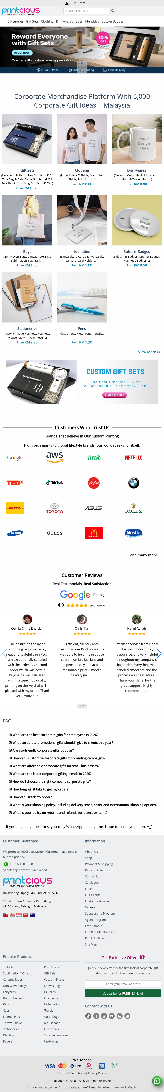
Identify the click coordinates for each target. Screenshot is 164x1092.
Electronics (51, 1029)
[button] (79, 63)
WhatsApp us (77, 826)
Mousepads (52, 1023)
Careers (90, 907)
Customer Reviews (97, 901)
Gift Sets (49, 973)
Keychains (51, 998)
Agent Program (95, 920)
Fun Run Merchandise (100, 932)
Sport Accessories (56, 1035)
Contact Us (92, 876)
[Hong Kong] (25, 916)
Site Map (91, 944)
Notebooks (51, 1004)
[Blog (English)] (127, 1016)
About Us (91, 852)
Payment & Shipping (99, 864)
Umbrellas (51, 1041)
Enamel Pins (11, 1017)
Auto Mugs (51, 1017)
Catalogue (92, 882)
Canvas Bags (52, 986)
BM (74, 3)
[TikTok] (88, 1016)
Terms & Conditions (71, 1073)
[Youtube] (112, 1016)
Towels (48, 1010)
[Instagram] (104, 1016)
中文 (83, 3)
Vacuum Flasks (54, 979)
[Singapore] (19, 916)
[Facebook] (96, 1016)
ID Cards (50, 992)
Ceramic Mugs (13, 979)
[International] (6, 916)
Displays (9, 1035)
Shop (88, 858)
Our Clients (92, 895)
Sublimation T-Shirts (17, 973)
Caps (6, 1010)
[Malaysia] (12, 916)
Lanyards (9, 992)
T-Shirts (8, 967)
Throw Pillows (12, 1023)
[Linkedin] (120, 1016)
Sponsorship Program (100, 913)
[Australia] (32, 916)
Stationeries (11, 1029)
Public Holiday (95, 938)
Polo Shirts (51, 967)
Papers (7, 1041)
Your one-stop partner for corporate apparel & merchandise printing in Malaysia (82, 1087)
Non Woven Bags (15, 986)
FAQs (88, 889)
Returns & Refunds (98, 870)
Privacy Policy (97, 1073)
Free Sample (93, 926)
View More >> (149, 351)
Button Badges (13, 998)
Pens (6, 1004)
